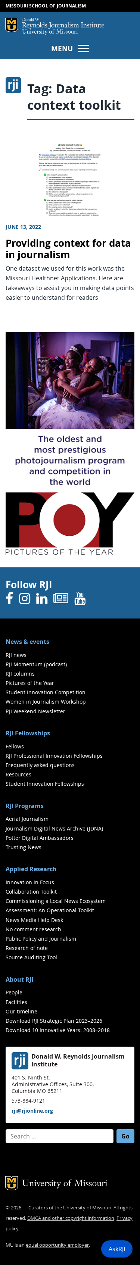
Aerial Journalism (27, 818)
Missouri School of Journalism (46, 6)
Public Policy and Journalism (41, 938)
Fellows (15, 746)
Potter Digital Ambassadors (40, 837)
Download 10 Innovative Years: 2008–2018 (58, 1030)
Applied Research (31, 869)
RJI (63, 23)
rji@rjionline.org (32, 1110)
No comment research (33, 929)
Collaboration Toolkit (31, 891)
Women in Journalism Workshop (46, 701)
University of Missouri (50, 32)
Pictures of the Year (30, 682)
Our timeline (21, 1011)
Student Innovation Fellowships (45, 783)
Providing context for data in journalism (68, 249)
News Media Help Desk (34, 919)
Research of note (27, 947)
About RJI (19, 979)
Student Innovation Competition (45, 692)
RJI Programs (25, 806)
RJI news (16, 654)
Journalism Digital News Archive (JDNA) (54, 828)
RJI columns (20, 673)
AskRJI (117, 1249)
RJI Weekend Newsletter (35, 711)
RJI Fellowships (28, 733)
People (14, 992)
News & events (27, 642)
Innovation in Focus (30, 882)
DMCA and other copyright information (70, 1218)
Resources (18, 774)
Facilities (16, 1002)
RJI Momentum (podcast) (36, 664)
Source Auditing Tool (31, 957)
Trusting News (23, 847)
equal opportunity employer (57, 1245)
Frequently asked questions (40, 765)
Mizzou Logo (11, 25)
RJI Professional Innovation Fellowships (54, 755)
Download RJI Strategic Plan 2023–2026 (54, 1020)
